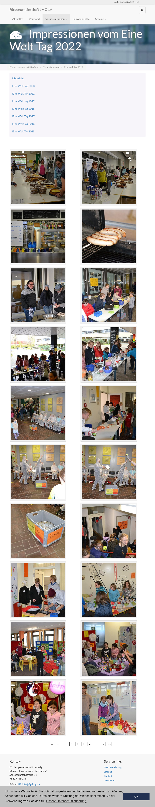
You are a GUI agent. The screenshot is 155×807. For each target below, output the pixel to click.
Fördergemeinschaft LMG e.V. (30, 9)
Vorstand (34, 18)
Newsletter (109, 780)
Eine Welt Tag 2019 (23, 101)
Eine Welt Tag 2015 (23, 131)
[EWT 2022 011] (41, 413)
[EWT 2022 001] (41, 177)
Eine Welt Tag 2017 (23, 116)
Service (99, 18)
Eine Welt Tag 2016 (23, 123)
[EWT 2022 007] (112, 295)
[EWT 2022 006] (41, 295)
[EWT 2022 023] (41, 707)
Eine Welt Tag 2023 (23, 86)
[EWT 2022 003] (112, 177)
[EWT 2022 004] (41, 236)
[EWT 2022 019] (112, 589)
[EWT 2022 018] (41, 589)
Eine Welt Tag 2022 (73, 67)
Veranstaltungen (55, 18)
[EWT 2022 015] (41, 531)
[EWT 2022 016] (112, 531)
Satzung (108, 771)
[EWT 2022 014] (112, 472)
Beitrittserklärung (113, 767)
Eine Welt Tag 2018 (23, 108)
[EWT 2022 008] (41, 354)
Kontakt (108, 776)
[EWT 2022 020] (41, 648)
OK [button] (136, 796)
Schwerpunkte (81, 18)
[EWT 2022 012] (112, 413)
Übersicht (18, 78)
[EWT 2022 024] (112, 707)
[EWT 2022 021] (112, 648)
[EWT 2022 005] (112, 236)
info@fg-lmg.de (31, 784)
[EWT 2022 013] (41, 472)
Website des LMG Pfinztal (126, 2)
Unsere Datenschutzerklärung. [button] (66, 801)
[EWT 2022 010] (112, 354)
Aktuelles (17, 18)
